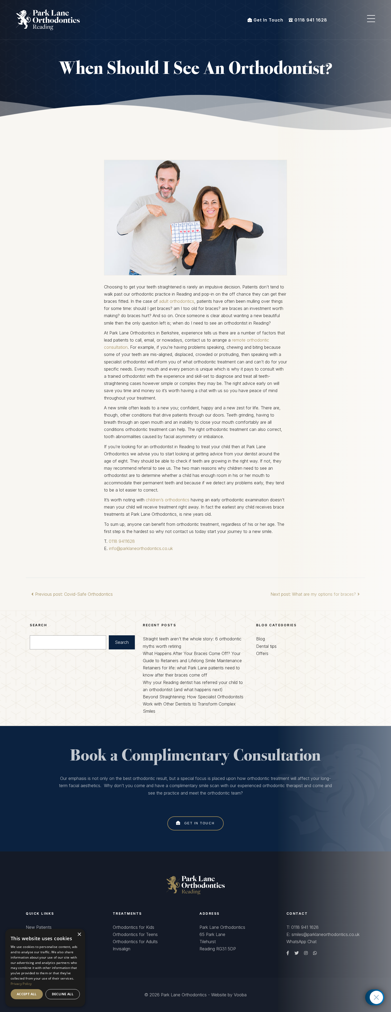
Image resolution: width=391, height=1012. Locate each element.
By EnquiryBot (353, 997)
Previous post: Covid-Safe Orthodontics (74, 594)
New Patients (39, 927)
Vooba (240, 994)
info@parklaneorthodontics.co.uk (141, 548)
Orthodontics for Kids (133, 927)
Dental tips (266, 646)
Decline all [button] (62, 994)
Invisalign (121, 948)
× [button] (79, 935)
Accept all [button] (27, 994)
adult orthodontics (176, 301)
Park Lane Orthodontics (184, 994)
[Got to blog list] (195, 884)
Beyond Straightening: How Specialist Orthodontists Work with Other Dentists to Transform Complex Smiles (193, 704)
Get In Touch (199, 823)
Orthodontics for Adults (135, 941)
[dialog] (45, 968)
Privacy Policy (21, 983)
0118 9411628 (122, 541)
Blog (260, 638)
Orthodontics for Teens (135, 934)
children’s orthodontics (167, 499)
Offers (262, 653)
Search (122, 642)
